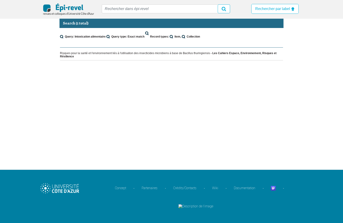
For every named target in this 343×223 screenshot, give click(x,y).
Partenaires (150, 188)
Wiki (215, 188)
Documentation (244, 188)
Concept (120, 188)
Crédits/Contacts (184, 188)
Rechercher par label (273, 9)
